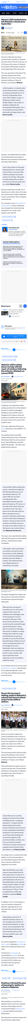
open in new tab (4, 380)
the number (14, 953)
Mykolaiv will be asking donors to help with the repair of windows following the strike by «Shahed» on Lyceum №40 (14, 248)
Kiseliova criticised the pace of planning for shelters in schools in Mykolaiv (13, 263)
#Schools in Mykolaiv (7, 216)
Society (8, 17)
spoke (3, 429)
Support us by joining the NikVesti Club (15, 336)
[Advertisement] (14, 137)
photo (21, 13)
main (3, 13)
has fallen (21, 944)
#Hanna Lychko (6, 220)
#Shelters (4, 978)
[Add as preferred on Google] (4, 7)
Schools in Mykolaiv (11, 243)
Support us (24, 7)
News (5, 17)
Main (2, 17)
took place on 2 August (9, 668)
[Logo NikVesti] (11, 7)
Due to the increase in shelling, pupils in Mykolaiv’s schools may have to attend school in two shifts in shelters (14, 256)
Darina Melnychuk (9, 27)
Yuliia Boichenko (18, 990)
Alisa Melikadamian (18, 376)
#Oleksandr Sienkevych (8, 356)
